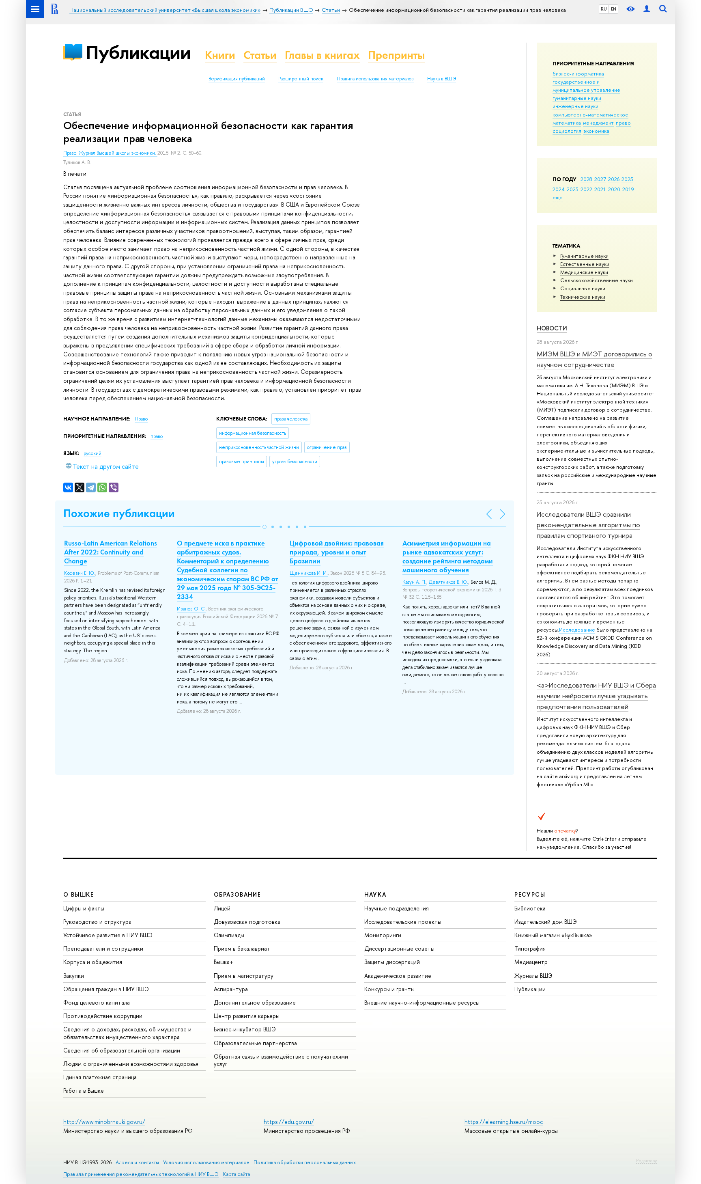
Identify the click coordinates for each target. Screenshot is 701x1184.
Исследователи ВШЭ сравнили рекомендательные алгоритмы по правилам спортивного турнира (588, 524)
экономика (596, 130)
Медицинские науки (584, 272)
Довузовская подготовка (247, 921)
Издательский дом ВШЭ (545, 921)
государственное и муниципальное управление (586, 85)
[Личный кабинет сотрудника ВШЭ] (647, 9)
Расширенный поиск (300, 78)
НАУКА (375, 894)
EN (613, 9)
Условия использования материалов (206, 1162)
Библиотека (530, 908)
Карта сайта (236, 1174)
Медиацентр (531, 962)
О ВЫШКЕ (78, 894)
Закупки (73, 975)
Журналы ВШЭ (533, 975)
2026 (613, 179)
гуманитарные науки (577, 97)
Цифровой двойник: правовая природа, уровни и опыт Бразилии (337, 552)
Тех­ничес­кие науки (582, 296)
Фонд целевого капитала (96, 1002)
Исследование (577, 629)
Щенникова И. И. (309, 573)
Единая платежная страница (100, 1077)
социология (567, 130)
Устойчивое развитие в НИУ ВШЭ (108, 935)
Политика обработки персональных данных (305, 1162)
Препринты (396, 55)
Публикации (138, 52)
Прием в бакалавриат (242, 948)
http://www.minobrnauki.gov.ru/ (104, 1122)
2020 (614, 189)
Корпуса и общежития (92, 962)
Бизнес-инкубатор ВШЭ (245, 1029)
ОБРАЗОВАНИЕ (237, 894)
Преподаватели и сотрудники (103, 948)
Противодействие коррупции (102, 1016)
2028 (586, 179)
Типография (530, 948)
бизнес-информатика (578, 73)
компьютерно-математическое (590, 114)
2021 (600, 189)
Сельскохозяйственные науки (596, 280)
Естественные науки (584, 263)
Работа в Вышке (83, 1090)
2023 (572, 189)
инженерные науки (575, 106)
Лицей (222, 908)
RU (604, 9)
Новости (552, 328)
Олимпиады (229, 935)
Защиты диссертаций (392, 962)
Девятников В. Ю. (448, 582)
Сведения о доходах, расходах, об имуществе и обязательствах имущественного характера (127, 1032)
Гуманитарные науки (584, 255)
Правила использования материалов (375, 78)
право (623, 122)
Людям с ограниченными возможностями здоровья (130, 1064)
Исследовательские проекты (402, 921)
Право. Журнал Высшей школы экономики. (110, 153)
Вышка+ (224, 962)
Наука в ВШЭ (441, 78)
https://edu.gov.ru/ (289, 1122)
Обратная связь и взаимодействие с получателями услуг (281, 1060)
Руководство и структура (97, 921)
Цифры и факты (83, 908)
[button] (264, 527)
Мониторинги (382, 935)
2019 (628, 189)
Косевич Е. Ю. (79, 573)
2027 (600, 179)
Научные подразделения (396, 908)
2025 (627, 179)
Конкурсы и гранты (389, 989)
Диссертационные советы (399, 948)
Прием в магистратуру (243, 975)
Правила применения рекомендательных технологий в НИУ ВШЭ (141, 1174)
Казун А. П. (414, 582)
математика (567, 122)
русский (92, 453)
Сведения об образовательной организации (121, 1050)
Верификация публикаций (237, 78)
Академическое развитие (397, 975)
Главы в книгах (322, 55)
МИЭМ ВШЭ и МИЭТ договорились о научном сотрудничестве (594, 359)
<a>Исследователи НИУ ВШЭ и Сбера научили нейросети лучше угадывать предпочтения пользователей (596, 695)
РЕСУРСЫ (529, 894)
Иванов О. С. (191, 609)
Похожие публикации (119, 513)
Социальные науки (582, 288)
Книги (220, 55)
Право (141, 419)
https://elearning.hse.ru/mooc (503, 1122)
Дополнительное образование (255, 1002)
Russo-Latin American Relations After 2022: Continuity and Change (110, 552)
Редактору (646, 1160)
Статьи (260, 55)
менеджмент (598, 122)
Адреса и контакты (137, 1162)
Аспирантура (231, 989)
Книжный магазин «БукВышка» (553, 935)
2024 (559, 189)
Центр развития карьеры (247, 1016)
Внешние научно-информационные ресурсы (422, 1002)
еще (558, 197)
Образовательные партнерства (255, 1043)
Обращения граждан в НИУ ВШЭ (106, 989)
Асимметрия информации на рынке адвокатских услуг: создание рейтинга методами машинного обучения (447, 556)
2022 (586, 189)
